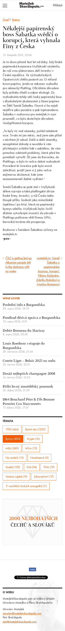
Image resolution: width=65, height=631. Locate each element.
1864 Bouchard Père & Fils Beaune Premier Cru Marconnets (29, 403)
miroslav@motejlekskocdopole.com (22, 613)
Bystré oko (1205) (35, 429)
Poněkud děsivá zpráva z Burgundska (31, 319)
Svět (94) (32, 467)
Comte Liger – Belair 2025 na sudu (29, 362)
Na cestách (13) (14, 458)
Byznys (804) (13, 439)
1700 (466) (12, 429)
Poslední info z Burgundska (24, 306)
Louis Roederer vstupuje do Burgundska (24, 347)
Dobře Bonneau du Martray (24, 332)
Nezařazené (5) (39, 458)
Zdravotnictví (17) (44, 476)
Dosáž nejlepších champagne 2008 (29, 375)
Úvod (6, 19)
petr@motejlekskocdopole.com (20, 622)
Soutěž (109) (12, 467)
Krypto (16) (33, 439)
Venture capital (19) (16, 476)
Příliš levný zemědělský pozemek (28, 388)
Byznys (16, 19)
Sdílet (32, 569)
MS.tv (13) (31, 448)
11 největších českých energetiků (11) (26, 486)
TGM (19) (49, 467)
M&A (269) (12, 448)
